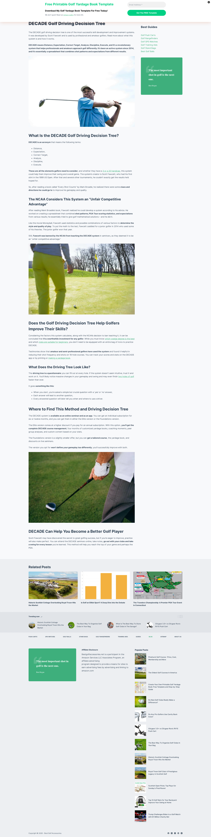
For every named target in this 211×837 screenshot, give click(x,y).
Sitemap (163, 636)
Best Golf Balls (147, 51)
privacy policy (69, 15)
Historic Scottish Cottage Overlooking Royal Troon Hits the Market (50, 625)
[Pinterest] (178, 833)
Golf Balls (67, 636)
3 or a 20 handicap (111, 171)
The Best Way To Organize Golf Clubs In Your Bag (89, 625)
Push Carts (33, 636)
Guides (138, 636)
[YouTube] (181, 833)
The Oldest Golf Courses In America (162, 673)
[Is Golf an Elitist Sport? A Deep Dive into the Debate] (105, 585)
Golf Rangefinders (149, 38)
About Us (177, 636)
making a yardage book (59, 358)
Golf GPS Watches (149, 41)
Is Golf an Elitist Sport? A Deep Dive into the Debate (103, 603)
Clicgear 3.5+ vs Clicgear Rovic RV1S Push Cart (167, 625)
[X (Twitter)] (172, 833)
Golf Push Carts (148, 35)
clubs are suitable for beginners (53, 342)
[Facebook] (168, 833)
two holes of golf (126, 376)
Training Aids (123, 636)
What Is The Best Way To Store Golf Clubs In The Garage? (128, 625)
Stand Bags (83, 636)
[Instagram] (175, 833)
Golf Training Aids (149, 45)
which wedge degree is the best (120, 339)
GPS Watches (50, 636)
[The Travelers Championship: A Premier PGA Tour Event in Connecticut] (157, 585)
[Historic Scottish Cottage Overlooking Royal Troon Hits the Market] (53, 585)
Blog (150, 636)
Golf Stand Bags (148, 48)
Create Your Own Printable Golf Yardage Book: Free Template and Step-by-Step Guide (164, 686)
